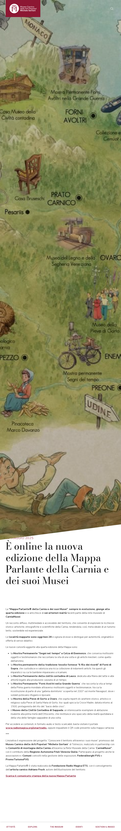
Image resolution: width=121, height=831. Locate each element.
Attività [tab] (10, 826)
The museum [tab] (56, 826)
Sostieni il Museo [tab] (105, 826)
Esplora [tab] (32, 826)
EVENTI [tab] (79, 826)
